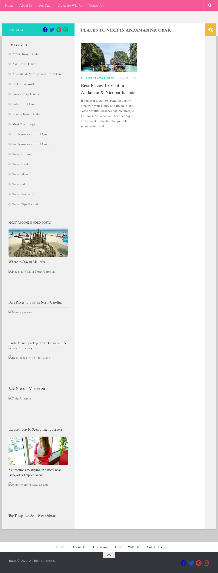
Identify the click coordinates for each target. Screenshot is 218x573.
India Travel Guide (24, 104)
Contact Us (96, 5)
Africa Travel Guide (25, 54)
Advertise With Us (70, 5)
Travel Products (22, 194)
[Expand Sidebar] (210, 29)
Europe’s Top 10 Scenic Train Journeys (36, 429)
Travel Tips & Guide (25, 204)
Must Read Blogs (23, 124)
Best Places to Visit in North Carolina (35, 302)
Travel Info (19, 184)
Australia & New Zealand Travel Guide (38, 74)
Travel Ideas (20, 174)
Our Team (45, 5)
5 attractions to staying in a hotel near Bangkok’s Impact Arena (35, 472)
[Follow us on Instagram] (65, 29)
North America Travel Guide (31, 134)
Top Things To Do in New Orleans (32, 515)
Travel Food (20, 164)
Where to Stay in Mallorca (27, 261)
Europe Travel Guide (26, 94)
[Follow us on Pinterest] (58, 29)
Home (9, 5)
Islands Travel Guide (98, 78)
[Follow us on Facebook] (45, 29)
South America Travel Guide (31, 144)
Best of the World (24, 84)
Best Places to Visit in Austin (29, 388)
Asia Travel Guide (24, 64)
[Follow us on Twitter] (51, 29)
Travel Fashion (22, 154)
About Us (26, 5)
